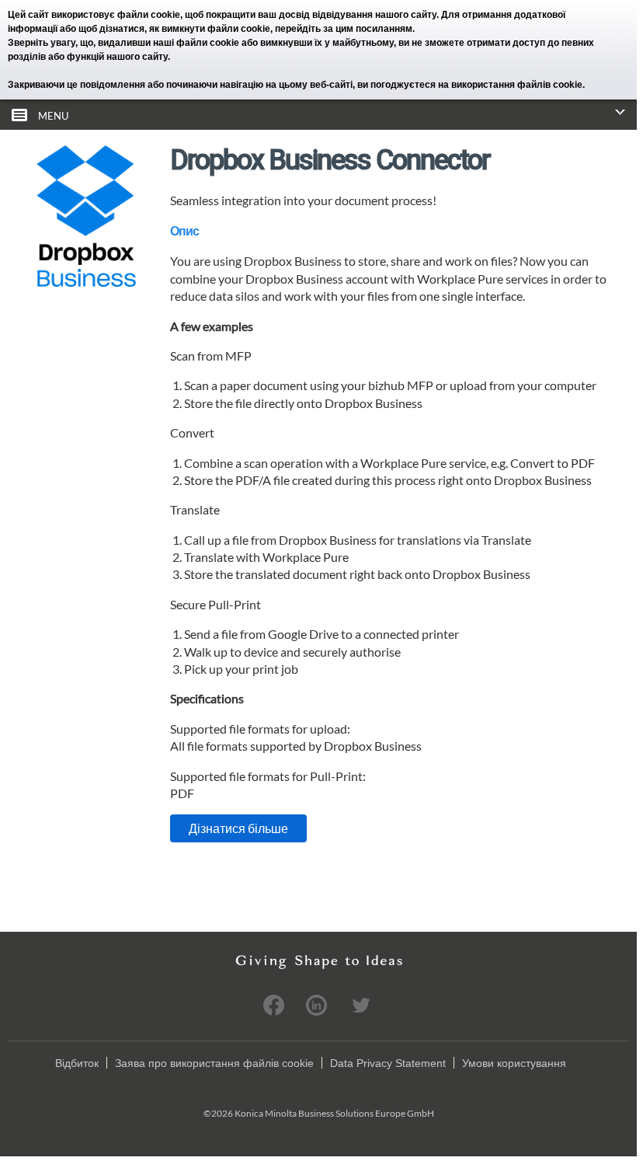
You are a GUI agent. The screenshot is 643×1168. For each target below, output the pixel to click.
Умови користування (514, 1063)
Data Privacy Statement (388, 1063)
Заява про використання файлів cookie (214, 1063)
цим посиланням (373, 28)
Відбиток (77, 1063)
